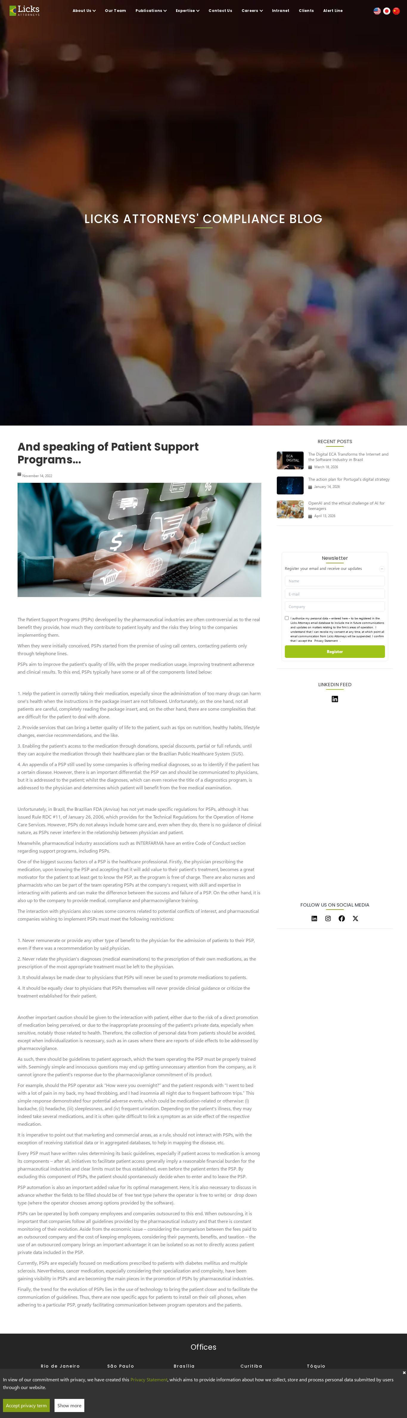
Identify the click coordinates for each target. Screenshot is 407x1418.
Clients (306, 10)
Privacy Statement (326, 640)
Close (404, 1372)
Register (335, 651)
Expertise (185, 10)
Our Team (115, 10)
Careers (250, 10)
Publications (149, 10)
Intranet (281, 10)
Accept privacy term (26, 1405)
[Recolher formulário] (382, 569)
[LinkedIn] (314, 918)
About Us (82, 10)
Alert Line (333, 10)
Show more (69, 1405)
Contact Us (220, 10)
